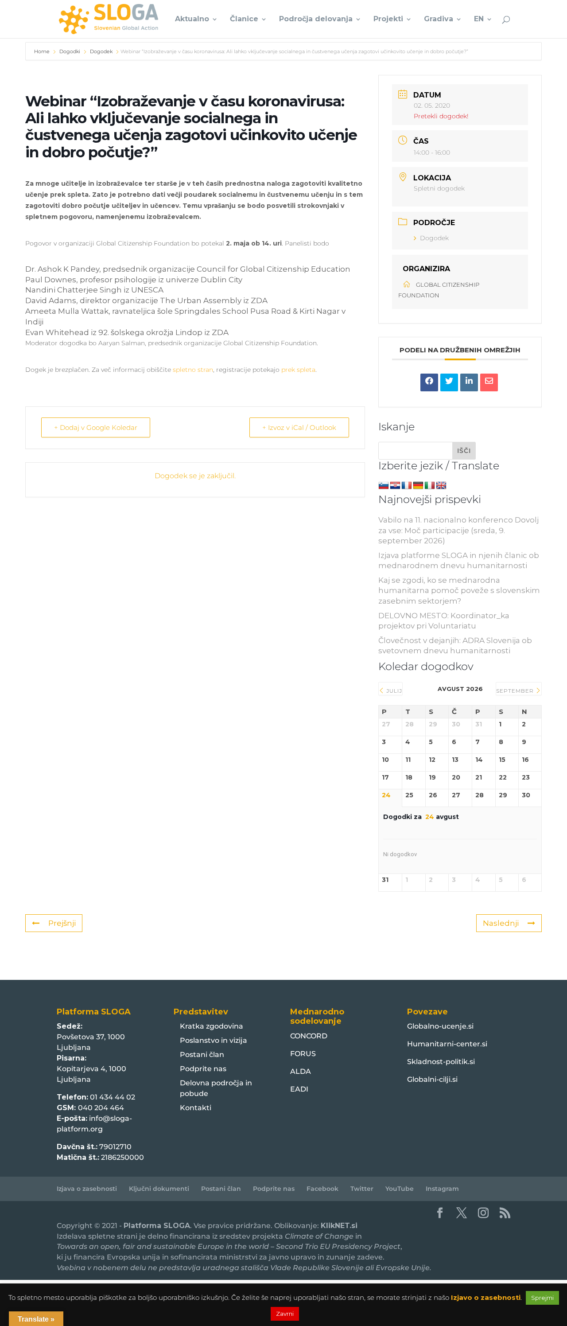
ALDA (300, 1071)
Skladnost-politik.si (441, 1061)
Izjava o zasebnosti (87, 1189)
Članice (244, 19)
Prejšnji (62, 923)
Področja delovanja (316, 19)
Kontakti (195, 1108)
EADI (299, 1089)
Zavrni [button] (285, 1313)
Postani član (202, 1054)
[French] (406, 485)
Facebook (322, 1189)
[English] (441, 485)
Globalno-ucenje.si (440, 1026)
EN (479, 19)
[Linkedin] (469, 382)
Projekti (388, 19)
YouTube (399, 1189)
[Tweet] (449, 382)
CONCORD (308, 1036)
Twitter (361, 1189)
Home (42, 51)
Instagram (442, 1189)
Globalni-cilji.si (432, 1079)
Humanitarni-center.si (447, 1044)
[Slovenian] (383, 485)
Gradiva (438, 19)
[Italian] (429, 485)
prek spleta (298, 370)
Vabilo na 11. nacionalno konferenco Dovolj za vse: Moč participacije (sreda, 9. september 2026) (458, 530)
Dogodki (69, 51)
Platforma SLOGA (157, 1225)
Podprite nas (203, 1069)
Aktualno (192, 19)
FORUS (303, 1053)
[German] (418, 485)
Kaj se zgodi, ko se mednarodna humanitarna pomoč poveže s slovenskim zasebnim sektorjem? (459, 591)
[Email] (489, 382)
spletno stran (193, 370)
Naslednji (501, 923)
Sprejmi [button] (542, 1297)
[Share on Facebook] (429, 382)
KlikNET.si (339, 1225)
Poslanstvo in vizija (213, 1040)
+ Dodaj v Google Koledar (95, 427)
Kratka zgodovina (211, 1026)
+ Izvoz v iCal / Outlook (299, 427)
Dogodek (101, 51)
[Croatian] (395, 485)
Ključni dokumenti (159, 1189)
